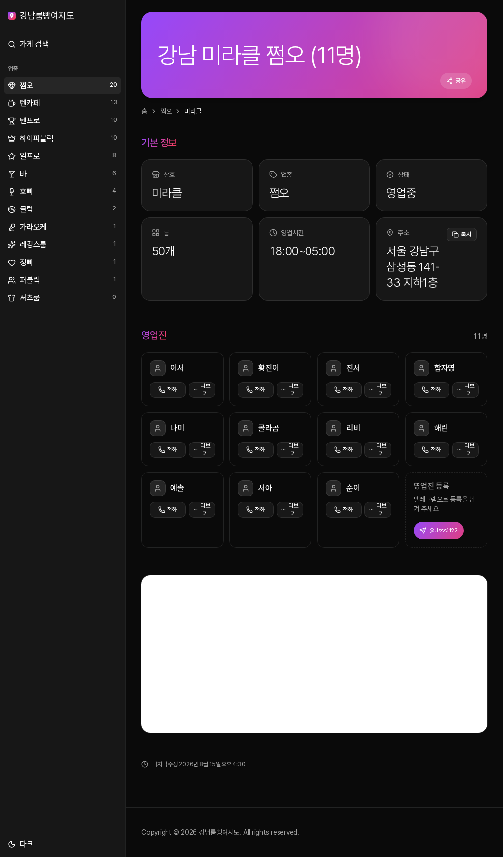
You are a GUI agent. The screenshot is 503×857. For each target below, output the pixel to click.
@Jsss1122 (443, 530)
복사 (466, 234)
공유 (461, 80)
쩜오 (166, 111)
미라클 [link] (192, 111)
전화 (172, 389)
